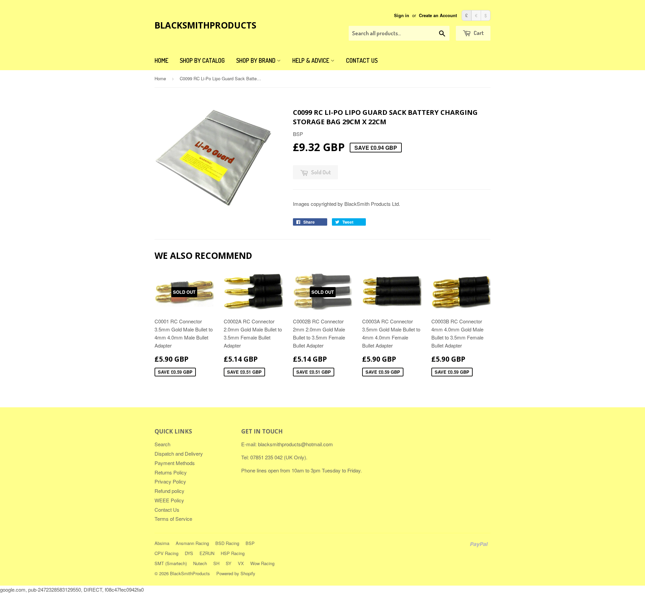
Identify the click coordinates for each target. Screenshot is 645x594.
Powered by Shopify (235, 573)
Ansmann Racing (192, 543)
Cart (478, 32)
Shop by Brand (256, 60)
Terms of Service (173, 518)
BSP (250, 543)
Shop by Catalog (202, 60)
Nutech (200, 563)
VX (241, 563)
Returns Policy (171, 472)
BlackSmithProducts (205, 25)
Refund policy (169, 490)
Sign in (401, 15)
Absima (162, 543)
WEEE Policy (169, 500)
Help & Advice (311, 60)
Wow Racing (262, 563)
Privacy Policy (170, 481)
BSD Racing (227, 543)
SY (228, 563)
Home (161, 60)
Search (162, 444)
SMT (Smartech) (171, 563)
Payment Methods (175, 462)
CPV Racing (166, 553)
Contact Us (362, 60)
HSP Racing (233, 553)
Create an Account (438, 15)
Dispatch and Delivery (179, 453)
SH (216, 563)
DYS (189, 553)
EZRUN (207, 553)
